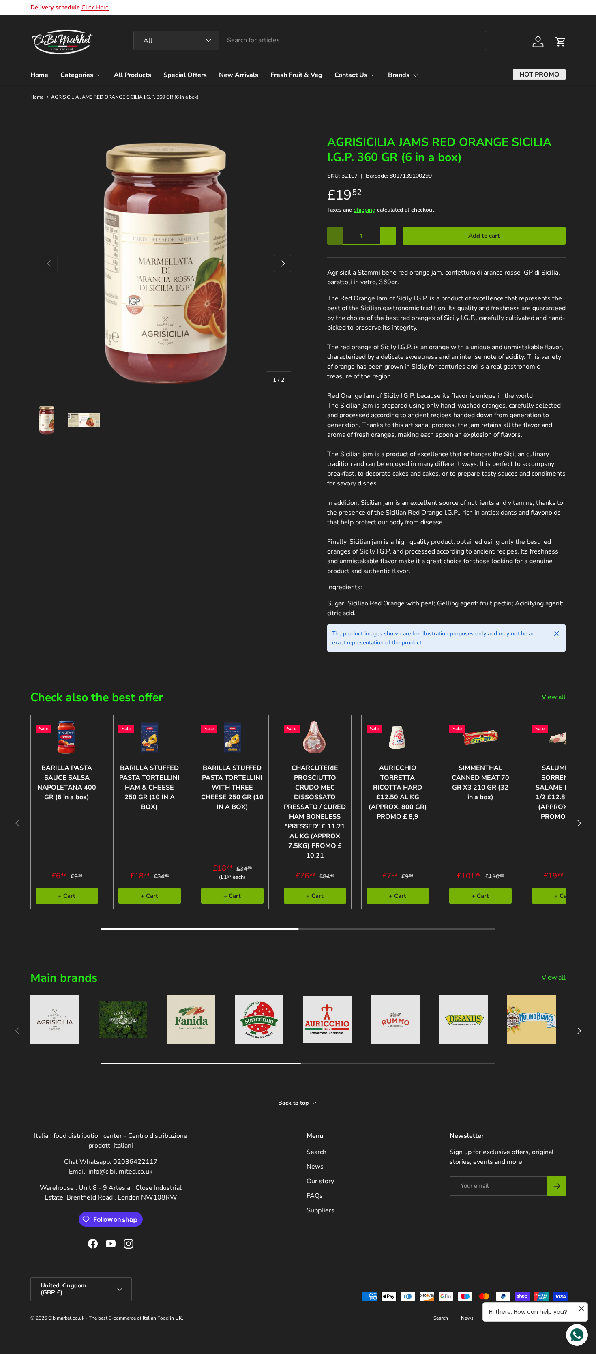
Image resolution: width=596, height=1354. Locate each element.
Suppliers (320, 1210)
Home (39, 75)
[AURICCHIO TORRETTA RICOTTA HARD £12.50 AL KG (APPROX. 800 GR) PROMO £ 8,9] (398, 737)
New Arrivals (238, 75)
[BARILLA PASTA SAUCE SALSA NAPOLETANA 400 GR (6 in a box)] (67, 737)
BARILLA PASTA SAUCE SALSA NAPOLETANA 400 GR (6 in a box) (66, 783)
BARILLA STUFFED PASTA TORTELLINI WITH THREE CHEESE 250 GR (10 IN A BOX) (232, 787)
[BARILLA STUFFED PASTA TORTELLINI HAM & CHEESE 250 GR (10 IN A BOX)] (149, 737)
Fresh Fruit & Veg (296, 75)
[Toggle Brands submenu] (415, 75)
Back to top (294, 1103)
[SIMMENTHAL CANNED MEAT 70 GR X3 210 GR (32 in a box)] (480, 737)
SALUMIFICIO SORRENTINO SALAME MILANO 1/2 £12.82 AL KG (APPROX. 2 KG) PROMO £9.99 (563, 792)
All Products (132, 75)
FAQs (315, 1195)
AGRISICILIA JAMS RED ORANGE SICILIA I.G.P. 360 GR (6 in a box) (125, 96)
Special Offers (185, 75)
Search (316, 1152)
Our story (320, 1181)
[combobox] (310, 40)
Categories (76, 75)
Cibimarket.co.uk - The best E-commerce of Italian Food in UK (115, 1318)
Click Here (95, 7)
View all (554, 697)
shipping (364, 210)
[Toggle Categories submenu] (99, 75)
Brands (398, 75)
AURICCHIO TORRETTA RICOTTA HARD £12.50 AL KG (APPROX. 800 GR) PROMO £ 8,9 (398, 792)
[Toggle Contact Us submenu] (373, 75)
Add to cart (484, 236)
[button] (561, 42)
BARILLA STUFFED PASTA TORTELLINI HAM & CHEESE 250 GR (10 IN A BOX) (149, 787)
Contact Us (350, 75)
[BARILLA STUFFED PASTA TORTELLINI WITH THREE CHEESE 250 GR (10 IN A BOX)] (232, 737)
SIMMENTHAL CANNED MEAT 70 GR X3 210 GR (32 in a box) (480, 783)
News (315, 1166)
